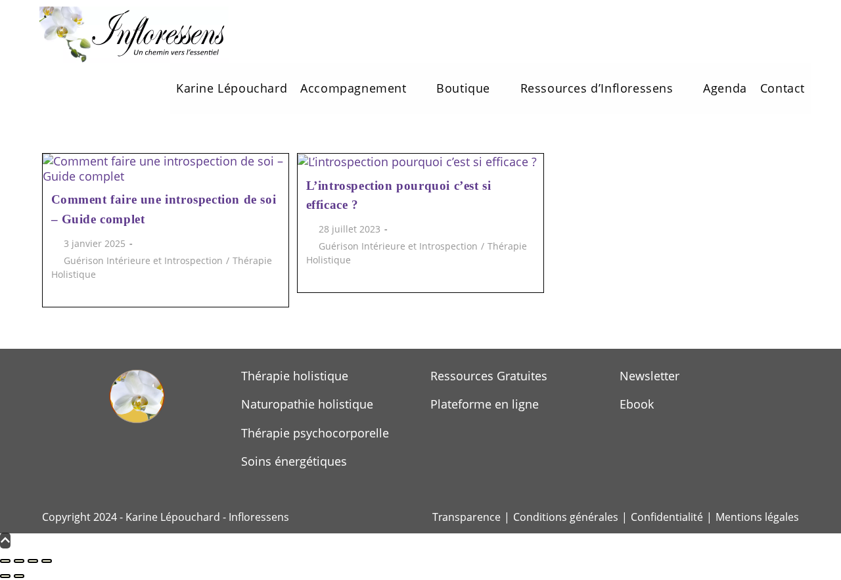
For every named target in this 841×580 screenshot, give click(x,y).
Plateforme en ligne (484, 404)
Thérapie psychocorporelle (315, 433)
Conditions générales (565, 517)
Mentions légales (757, 517)
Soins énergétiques (294, 461)
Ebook (637, 404)
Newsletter (649, 376)
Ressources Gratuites (488, 376)
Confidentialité (667, 517)
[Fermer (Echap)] (46, 561)
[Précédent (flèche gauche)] (5, 576)
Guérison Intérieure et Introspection (143, 260)
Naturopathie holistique (307, 404)
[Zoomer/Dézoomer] (5, 561)
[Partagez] (33, 561)
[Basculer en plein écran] (19, 561)
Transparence (466, 517)
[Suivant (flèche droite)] (19, 576)
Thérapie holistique (294, 376)
